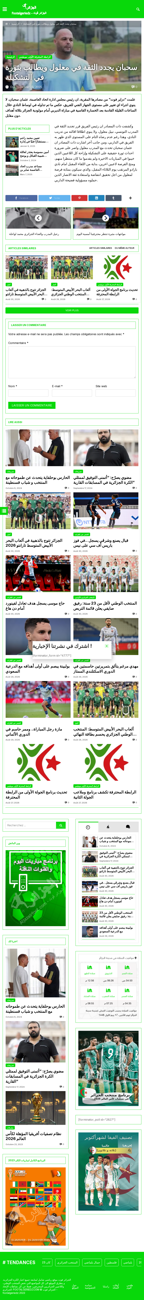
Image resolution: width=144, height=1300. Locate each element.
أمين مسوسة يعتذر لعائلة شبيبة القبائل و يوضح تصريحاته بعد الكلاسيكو (34, 154)
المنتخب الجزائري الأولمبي (84, 597)
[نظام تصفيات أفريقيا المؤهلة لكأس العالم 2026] (36, 1108)
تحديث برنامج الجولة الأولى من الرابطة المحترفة (117, 292)
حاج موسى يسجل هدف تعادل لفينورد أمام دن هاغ (35, 606)
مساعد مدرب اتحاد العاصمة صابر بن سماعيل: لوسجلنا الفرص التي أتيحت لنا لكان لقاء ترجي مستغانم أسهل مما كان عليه (34, 168)
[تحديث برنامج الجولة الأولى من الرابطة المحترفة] (117, 267)
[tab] (100, 248)
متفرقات (10, 1128)
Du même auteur (124, 248)
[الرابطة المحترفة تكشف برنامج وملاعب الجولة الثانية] (105, 762)
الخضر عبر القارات (82, 534)
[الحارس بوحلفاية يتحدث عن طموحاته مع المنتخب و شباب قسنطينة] (38, 447)
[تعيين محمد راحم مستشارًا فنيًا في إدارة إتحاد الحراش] (12, 142)
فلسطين (95, 1262)
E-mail (57, 386)
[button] (106, 646)
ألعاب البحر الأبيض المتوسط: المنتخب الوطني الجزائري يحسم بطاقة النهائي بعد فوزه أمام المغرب (70, 292)
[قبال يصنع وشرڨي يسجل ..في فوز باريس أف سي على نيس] (105, 510)
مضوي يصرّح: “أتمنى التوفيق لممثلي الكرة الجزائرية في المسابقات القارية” (104, 480)
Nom (12, 386)
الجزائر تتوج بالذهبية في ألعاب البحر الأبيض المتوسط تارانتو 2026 (26, 292)
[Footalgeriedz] (29, 9)
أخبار (9, 284)
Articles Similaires (100, 248)
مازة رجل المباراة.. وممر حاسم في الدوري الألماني (34, 731)
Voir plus (72, 310)
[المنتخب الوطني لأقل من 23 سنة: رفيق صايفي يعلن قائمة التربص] (105, 573)
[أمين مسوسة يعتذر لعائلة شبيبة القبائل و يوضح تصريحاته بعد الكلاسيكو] (12, 156)
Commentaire (18, 343)
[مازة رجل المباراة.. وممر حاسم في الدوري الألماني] (38, 699)
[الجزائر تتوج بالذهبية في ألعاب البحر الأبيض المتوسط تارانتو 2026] (27, 267)
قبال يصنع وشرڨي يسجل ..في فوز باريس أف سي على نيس (100, 543)
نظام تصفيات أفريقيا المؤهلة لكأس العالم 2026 (33, 1136)
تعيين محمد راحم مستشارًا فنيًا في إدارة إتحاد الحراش (33, 139)
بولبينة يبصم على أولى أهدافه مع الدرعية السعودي (38, 668)
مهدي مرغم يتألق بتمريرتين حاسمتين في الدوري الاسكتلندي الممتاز (105, 668)
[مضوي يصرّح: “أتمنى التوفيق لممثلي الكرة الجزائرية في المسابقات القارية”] (105, 447)
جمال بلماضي (76, 1262)
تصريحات (10, 471)
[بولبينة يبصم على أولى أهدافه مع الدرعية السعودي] (38, 636)
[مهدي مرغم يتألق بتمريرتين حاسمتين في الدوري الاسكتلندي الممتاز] (105, 636)
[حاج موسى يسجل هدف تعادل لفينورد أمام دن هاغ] (38, 573)
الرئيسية (15, 24)
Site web (101, 386)
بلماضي (111, 1262)
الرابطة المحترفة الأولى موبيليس (35, 57)
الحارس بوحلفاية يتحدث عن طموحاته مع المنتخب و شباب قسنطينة (38, 480)
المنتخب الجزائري (51, 1262)
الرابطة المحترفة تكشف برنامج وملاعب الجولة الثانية (104, 794)
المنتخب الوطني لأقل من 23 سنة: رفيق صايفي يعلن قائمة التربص (105, 606)
